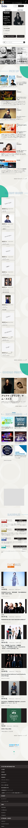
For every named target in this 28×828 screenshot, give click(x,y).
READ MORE (19, 261)
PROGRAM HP (21, 36)
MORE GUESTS (18, 214)
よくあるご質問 (14, 650)
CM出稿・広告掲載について (14, 653)
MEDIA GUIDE (14, 643)
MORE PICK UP (18, 175)
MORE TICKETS (18, 590)
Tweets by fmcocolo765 (7, 315)
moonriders (21, 199)
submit (24, 42)
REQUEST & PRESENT (10, 36)
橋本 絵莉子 (7, 30)
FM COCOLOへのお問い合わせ (14, 646)
